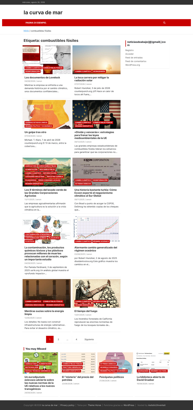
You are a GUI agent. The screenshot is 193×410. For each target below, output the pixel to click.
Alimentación (31, 170)
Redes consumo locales (49, 180)
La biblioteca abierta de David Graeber (151, 379)
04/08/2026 (30, 81)
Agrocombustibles (47, 166)
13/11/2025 (29, 199)
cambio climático (33, 68)
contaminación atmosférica (38, 234)
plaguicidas (30, 180)
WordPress (129, 405)
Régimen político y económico (38, 126)
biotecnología (31, 367)
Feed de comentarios (135, 61)
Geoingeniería (99, 71)
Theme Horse (94, 405)
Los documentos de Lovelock (42, 77)
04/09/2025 (30, 263)
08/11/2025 (79, 199)
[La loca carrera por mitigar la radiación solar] (96, 59)
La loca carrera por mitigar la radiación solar (91, 79)
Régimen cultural (159, 371)
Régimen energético (84, 126)
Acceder (129, 54)
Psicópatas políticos (111, 377)
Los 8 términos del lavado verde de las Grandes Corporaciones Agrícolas (46, 192)
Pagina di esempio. (36, 22)
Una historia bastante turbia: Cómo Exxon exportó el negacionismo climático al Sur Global (95, 192)
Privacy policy (67, 405)
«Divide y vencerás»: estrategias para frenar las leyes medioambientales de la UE (94, 135)
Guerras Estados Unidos (36, 122)
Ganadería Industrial (35, 177)
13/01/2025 (79, 315)
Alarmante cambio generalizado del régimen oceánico (95, 249)
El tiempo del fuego (85, 311)
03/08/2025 (79, 254)
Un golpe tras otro (35, 132)
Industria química (55, 177)
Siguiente (89, 339)
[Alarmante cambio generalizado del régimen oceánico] (96, 229)
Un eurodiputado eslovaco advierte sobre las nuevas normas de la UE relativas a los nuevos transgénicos (40, 383)
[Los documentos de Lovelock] (46, 59)
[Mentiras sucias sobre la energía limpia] (46, 293)
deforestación (49, 173)
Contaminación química (35, 238)
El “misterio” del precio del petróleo (77, 379)
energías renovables (34, 305)
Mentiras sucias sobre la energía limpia (44, 313)
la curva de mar (43, 12)
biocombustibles (47, 170)
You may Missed (35, 348)
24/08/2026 (30, 393)
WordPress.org (132, 65)
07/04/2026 (30, 136)
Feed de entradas (134, 57)
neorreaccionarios (109, 367)
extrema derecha (83, 184)
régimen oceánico (101, 241)
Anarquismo (143, 371)
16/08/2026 (142, 383)
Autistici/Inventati (157, 405)
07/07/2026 (79, 84)
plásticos (29, 241)
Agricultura (31, 166)
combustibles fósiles (52, 68)
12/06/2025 (30, 318)
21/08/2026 (104, 380)
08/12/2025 (79, 142)
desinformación (32, 71)
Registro (129, 50)
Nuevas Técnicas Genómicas (38, 371)
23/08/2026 (67, 383)
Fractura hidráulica (72, 367)
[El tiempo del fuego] (96, 293)
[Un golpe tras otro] (46, 114)
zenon (39, 81)
